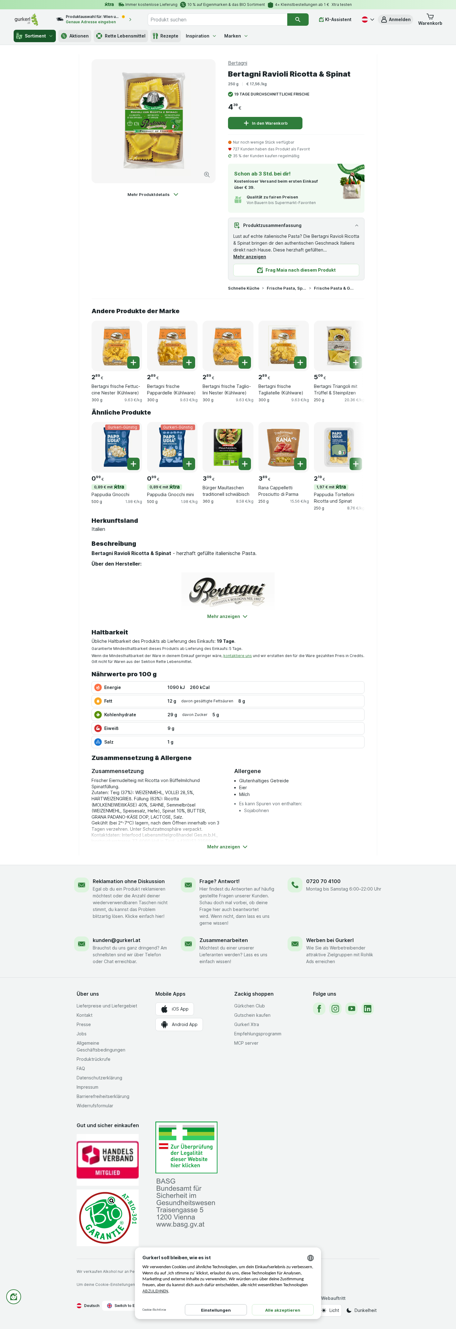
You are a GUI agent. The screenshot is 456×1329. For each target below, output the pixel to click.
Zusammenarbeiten (223, 940)
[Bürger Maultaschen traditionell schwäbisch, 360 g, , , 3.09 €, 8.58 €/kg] (228, 447)
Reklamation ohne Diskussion (129, 881)
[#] (186, 1147)
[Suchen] (298, 19)
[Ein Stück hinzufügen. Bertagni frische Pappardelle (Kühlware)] (189, 362)
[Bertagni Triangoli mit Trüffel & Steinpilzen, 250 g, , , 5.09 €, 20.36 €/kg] (339, 346)
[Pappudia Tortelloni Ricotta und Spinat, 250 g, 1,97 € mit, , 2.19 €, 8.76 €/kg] (339, 447)
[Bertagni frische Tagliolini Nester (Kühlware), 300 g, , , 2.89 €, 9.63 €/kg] (228, 346)
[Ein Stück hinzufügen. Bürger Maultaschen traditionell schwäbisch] (245, 464)
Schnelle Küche (243, 288)
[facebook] (319, 1008)
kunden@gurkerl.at (117, 940)
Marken (232, 35)
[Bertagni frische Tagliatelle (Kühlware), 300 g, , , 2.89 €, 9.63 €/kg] (283, 346)
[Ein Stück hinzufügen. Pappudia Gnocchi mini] (189, 464)
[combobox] (217, 19)
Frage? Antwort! (219, 881)
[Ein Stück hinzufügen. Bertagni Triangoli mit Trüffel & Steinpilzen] (356, 362)
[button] (395, 19)
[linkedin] (367, 1008)
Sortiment (35, 35)
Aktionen (79, 35)
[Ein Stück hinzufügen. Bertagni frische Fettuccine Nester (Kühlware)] (133, 362)
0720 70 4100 (323, 881)
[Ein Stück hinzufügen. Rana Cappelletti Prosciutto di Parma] (300, 464)
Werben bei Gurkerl (330, 940)
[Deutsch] (367, 19)
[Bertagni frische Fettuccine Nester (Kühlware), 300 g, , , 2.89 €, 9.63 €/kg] (117, 346)
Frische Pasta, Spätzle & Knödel (286, 288)
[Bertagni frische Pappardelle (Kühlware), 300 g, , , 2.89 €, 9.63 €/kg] (172, 346)
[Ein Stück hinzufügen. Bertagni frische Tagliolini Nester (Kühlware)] (245, 362)
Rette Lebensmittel (125, 35)
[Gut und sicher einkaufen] (108, 1217)
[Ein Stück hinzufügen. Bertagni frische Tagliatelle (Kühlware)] (300, 362)
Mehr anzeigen (249, 256)
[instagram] (335, 1008)
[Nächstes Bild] (352, 343)
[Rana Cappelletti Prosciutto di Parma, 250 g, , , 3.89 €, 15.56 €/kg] (283, 447)
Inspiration (197, 35)
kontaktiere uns (237, 655)
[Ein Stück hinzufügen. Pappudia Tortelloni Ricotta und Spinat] (356, 464)
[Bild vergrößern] (207, 175)
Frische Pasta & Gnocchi (334, 288)
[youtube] (351, 1008)
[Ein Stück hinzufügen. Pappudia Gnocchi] (133, 464)
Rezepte (169, 35)
